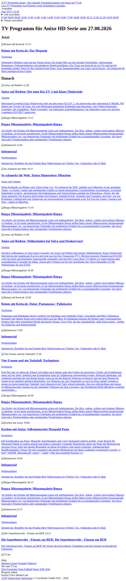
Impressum (26, 578)
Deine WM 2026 (41, 569)
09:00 (17, 17)
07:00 (4, 17)
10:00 (24, 17)
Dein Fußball (25, 569)
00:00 (116, 17)
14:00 (50, 17)
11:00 (30, 17)
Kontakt (22, 563)
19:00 (83, 17)
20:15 (9, 11)
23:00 (109, 17)
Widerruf (31, 563)
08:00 (11, 17)
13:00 (43, 17)
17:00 (70, 17)
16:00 (63, 17)
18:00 (76, 17)
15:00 (57, 17)
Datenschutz (14, 578)
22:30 (16, 11)
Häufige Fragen (9, 563)
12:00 (37, 17)
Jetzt (3, 11)
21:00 (96, 17)
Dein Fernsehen (9, 569)
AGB (4, 578)
